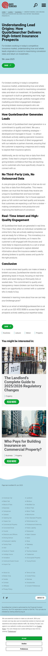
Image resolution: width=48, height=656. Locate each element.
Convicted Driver (8, 528)
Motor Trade (30, 511)
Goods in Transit (8, 551)
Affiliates (6, 586)
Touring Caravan (31, 551)
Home (4, 12)
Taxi (27, 548)
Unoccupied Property (33, 558)
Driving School (8, 538)
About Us (6, 572)
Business (18, 12)
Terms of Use (30, 572)
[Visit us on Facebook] (3, 597)
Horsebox (6, 558)
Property (9, 396)
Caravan (6, 514)
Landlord (29, 498)
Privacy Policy (7, 589)
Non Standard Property (33, 518)
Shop (28, 541)
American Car (7, 498)
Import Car (6, 564)
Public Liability (31, 528)
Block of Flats (7, 504)
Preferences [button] (12, 631)
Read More (11, 401)
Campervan (7, 511)
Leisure (18, 333)
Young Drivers (31, 561)
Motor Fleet (30, 508)
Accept (24, 638)
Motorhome (30, 514)
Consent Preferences (33, 586)
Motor (28, 333)
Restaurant (30, 531)
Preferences (24, 649)
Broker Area (7, 576)
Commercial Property (10, 524)
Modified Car (30, 504)
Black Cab (6, 501)
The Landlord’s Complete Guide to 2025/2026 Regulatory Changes (22, 384)
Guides (10, 12)
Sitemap (29, 579)
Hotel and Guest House (11, 561)
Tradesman (30, 554)
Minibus (29, 501)
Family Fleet (7, 544)
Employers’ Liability (9, 541)
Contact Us (40, 598)
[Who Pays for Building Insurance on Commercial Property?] (24, 423)
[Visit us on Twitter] (6, 597)
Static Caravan (31, 534)
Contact (5, 582)
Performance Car (31, 521)
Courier (5, 531)
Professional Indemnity (34, 524)
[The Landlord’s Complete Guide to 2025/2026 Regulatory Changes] (24, 360)
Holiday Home (8, 554)
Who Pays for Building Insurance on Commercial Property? (23, 445)
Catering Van (7, 518)
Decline (24, 644)
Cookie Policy (30, 576)
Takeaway (29, 544)
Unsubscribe (30, 582)
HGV (4, 548)
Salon (28, 538)
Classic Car (7, 521)
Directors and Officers (10, 534)
